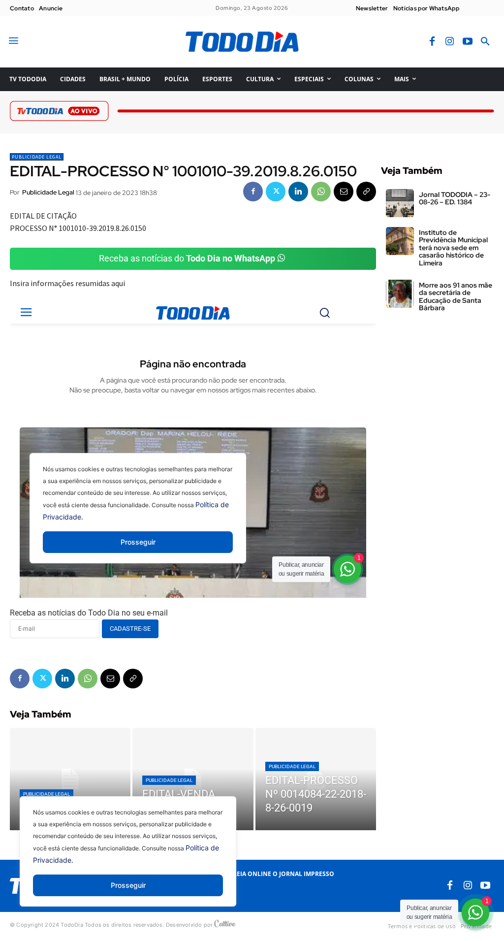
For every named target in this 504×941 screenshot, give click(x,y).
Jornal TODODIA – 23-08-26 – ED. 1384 (454, 198)
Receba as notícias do (187, 258)
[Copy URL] (366, 191)
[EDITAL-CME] (70, 779)
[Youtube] (467, 42)
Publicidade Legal (37, 157)
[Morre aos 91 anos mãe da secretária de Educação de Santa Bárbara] (400, 294)
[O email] (343, 191)
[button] (485, 42)
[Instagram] (450, 42)
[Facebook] (432, 42)
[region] (128, 858)
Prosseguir (128, 885)
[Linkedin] (298, 191)
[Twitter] (275, 191)
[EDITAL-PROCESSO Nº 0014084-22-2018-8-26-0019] (315, 779)
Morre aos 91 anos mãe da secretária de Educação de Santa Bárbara (455, 296)
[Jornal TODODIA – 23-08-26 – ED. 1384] (400, 203)
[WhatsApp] (321, 191)
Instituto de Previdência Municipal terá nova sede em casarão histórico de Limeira (453, 247)
